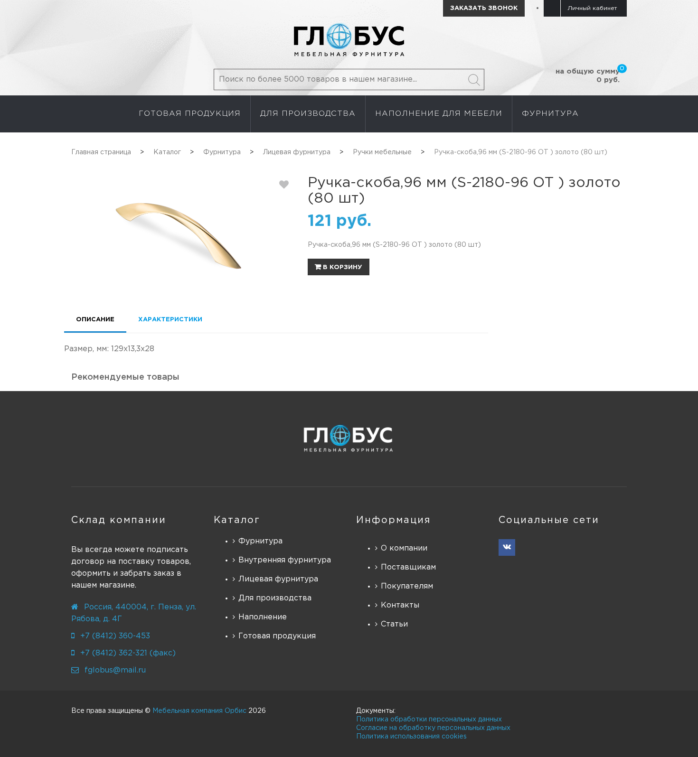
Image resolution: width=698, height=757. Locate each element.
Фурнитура (260, 541)
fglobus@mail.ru (115, 670)
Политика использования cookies (411, 736)
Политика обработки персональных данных (429, 719)
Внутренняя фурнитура (284, 560)
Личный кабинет (592, 8)
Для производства (274, 598)
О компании (404, 548)
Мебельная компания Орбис (199, 711)
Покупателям (407, 586)
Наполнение (262, 617)
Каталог (237, 520)
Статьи (394, 624)
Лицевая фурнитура (278, 579)
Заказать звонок (484, 8)
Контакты (400, 605)
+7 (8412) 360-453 (115, 636)
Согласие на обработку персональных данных (433, 728)
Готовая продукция (277, 636)
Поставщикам (408, 567)
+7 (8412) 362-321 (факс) (128, 653)
